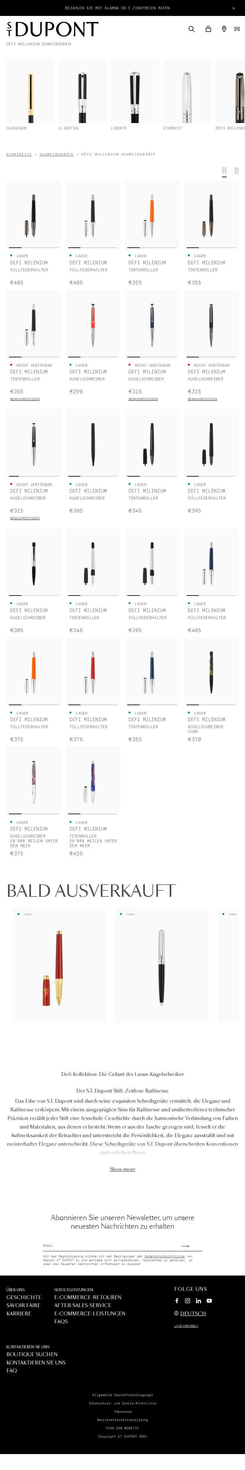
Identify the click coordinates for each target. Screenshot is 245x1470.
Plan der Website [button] (122, 1428)
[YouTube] (209, 1301)
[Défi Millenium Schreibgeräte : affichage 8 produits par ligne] (236, 172)
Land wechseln (186, 1326)
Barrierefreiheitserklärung (122, 1420)
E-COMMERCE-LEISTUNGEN (89, 1314)
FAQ (11, 1371)
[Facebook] (176, 1301)
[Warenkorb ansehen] (208, 29)
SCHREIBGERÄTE (57, 154)
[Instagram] (187, 1301)
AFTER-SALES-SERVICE (82, 1305)
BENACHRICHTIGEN (25, 399)
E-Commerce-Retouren (87, 1297)
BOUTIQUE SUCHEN (31, 1354)
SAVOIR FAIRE (23, 1305)
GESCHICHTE (23, 1297)
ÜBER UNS (15, 1290)
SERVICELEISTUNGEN (73, 1290)
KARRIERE (18, 1314)
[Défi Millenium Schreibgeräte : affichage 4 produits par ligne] (224, 172)
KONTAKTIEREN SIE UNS (27, 1347)
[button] (192, 29)
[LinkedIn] (198, 1301)
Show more (123, 1169)
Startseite (19, 154)
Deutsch (193, 1314)
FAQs (61, 1322)
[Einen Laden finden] (224, 29)
